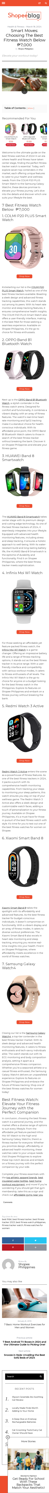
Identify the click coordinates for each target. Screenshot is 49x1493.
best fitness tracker (22, 1219)
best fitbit (7, 1219)
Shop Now (11, 145)
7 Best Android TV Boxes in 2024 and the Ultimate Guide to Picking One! (24, 1341)
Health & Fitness (15, 27)
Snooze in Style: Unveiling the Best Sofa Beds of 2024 (24, 1354)
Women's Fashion (28, 1476)
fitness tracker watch (12, 1225)
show (30, 108)
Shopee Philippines (25, 48)
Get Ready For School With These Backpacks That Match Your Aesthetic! (28, 1483)
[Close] (8, 1437)
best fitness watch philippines (30, 1222)
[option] (11, 139)
